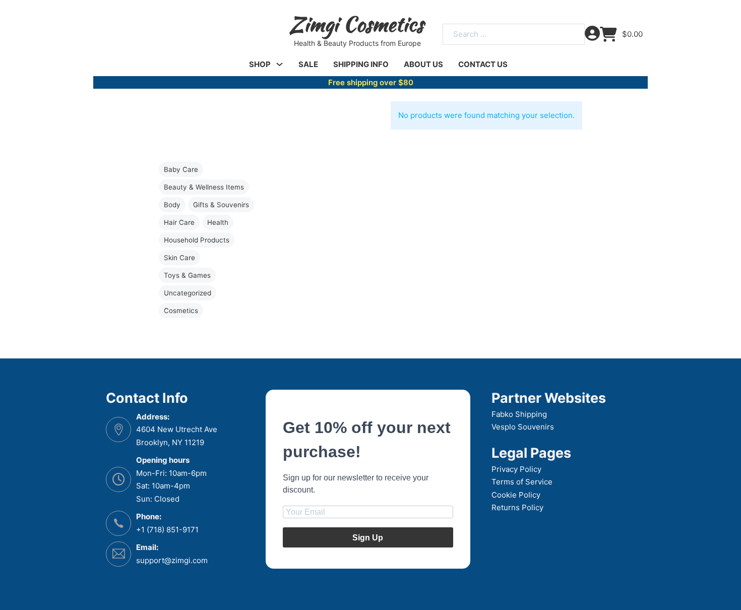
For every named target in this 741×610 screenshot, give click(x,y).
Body (172, 205)
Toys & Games (187, 275)
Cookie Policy (515, 495)
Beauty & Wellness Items (204, 187)
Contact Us (483, 64)
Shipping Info (361, 64)
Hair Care (179, 222)
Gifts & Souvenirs (221, 205)
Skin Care (179, 258)
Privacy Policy (516, 469)
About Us (423, 64)
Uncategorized (187, 293)
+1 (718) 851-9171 (167, 529)
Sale (308, 64)
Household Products (196, 240)
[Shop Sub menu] (279, 64)
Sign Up (367, 537)
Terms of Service (521, 481)
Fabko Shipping (519, 414)
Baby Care (181, 169)
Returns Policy (517, 507)
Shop (260, 64)
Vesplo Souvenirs (522, 427)
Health (217, 222)
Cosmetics (181, 311)
